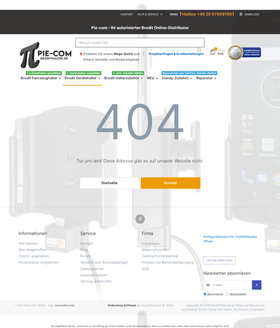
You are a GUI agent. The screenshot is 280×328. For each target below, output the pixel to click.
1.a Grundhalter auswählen (44, 73)
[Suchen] (199, 50)
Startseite (109, 183)
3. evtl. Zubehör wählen (128, 73)
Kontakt (127, 14)
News (174, 14)
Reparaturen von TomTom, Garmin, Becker (189, 73)
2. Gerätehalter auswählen (83, 73)
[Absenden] (256, 285)
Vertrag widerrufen (219, 260)
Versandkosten (65, 305)
